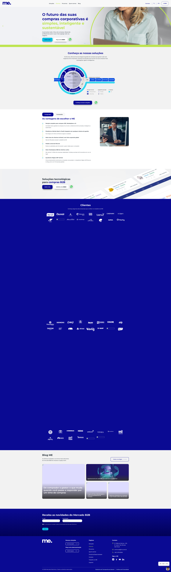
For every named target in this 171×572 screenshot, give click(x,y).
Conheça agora (70, 543)
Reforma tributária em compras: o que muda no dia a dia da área (118, 496)
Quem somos (72, 3)
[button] (3, 26)
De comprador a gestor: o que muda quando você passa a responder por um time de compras (63, 490)
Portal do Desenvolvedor (95, 554)
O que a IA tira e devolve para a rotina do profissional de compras (96, 495)
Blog (79, 3)
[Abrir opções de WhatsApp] (70, 39)
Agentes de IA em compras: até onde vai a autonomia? (102, 478)
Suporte (91, 562)
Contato (147, 3)
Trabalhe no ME (93, 559)
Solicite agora (70, 551)
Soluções (51, 3)
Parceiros (64, 3)
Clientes (58, 3)
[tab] (47, 114)
